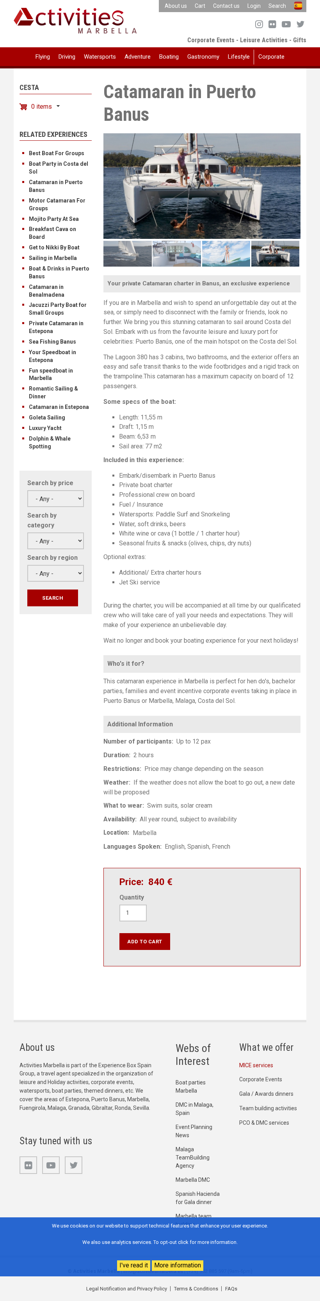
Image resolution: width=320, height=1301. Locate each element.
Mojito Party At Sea (54, 219)
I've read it (133, 1265)
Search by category (42, 520)
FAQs (231, 1288)
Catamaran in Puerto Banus (56, 186)
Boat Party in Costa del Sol (58, 168)
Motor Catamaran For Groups (57, 204)
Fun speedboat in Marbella (51, 374)
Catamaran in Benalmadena (46, 291)
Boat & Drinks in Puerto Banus (59, 272)
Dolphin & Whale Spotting (50, 442)
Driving (67, 56)
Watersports (100, 56)
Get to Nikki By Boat (54, 247)
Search (277, 6)
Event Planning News (194, 1131)
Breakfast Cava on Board (52, 233)
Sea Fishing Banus (52, 342)
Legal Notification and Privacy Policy (126, 1288)
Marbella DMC (193, 1180)
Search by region (52, 557)
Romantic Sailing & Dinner (53, 392)
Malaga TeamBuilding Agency (193, 1157)
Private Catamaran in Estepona (56, 327)
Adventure (137, 56)
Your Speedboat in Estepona (52, 356)
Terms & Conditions (196, 1288)
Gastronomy (203, 56)
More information (177, 1265)
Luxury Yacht (45, 428)
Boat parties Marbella (191, 1086)
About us (176, 6)
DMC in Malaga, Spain (194, 1109)
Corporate (271, 56)
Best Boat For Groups (56, 153)
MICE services (256, 1065)
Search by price (50, 483)
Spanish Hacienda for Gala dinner (198, 1198)
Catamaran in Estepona (59, 407)
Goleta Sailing (47, 417)
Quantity (131, 897)
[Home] (75, 20)
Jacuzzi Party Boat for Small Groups (58, 309)
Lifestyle (239, 56)
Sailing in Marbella (53, 258)
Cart (200, 6)
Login (254, 6)
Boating (169, 56)
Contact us (226, 6)
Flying (43, 56)
